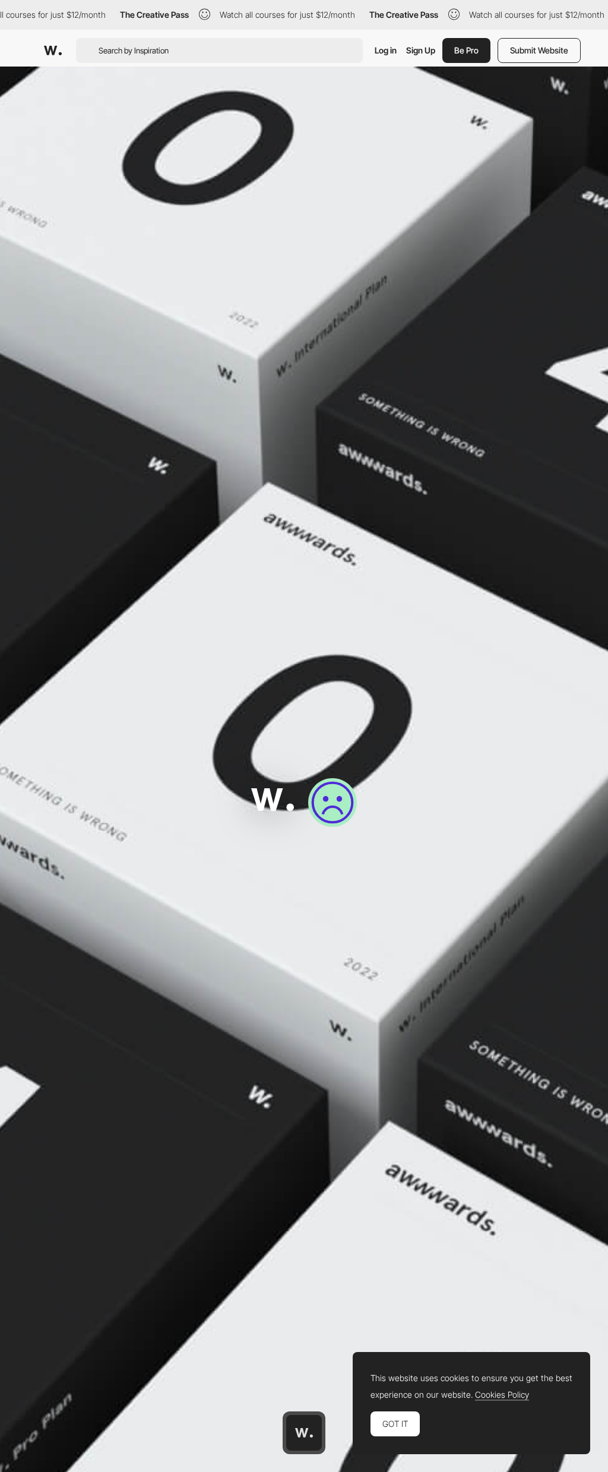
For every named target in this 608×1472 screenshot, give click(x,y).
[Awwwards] (53, 50)
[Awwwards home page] (304, 1433)
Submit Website (539, 50)
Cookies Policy (502, 1395)
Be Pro (466, 50)
